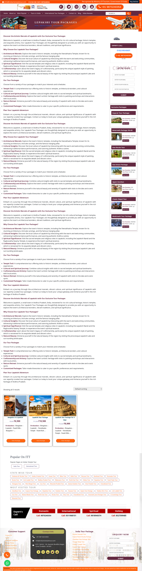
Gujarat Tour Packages (79, 547)
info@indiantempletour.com (15, 2)
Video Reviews (88, 13)
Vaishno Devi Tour (102, 491)
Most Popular (22, 13)
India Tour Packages (46, 26)
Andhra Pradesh (58, 26)
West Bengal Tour (30, 484)
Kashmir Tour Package (79, 554)
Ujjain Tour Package (86, 491)
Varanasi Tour (72, 491)
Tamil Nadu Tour (112, 480)
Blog (79, 13)
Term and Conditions (11, 540)
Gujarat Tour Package (120, 113)
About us (12, 13)
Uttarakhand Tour (106, 484)
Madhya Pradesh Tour (44, 480)
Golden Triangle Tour (79, 544)
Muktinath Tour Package (122, 216)
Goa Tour (43, 484)
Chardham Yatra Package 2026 (82, 539)
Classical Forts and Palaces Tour (82, 552)
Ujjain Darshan (118, 182)
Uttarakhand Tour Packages (81, 557)
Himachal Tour (16, 498)
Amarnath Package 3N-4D (122, 130)
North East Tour (74, 480)
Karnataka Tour (111, 476)
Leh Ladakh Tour (117, 491)
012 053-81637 (124, 50)
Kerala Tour (15, 480)
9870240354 (45, 2)
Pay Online (134, 2)
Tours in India (36, 13)
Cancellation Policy (11, 548)
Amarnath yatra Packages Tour (97, 494)
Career (7, 538)
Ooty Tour (66, 494)
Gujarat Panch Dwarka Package (82, 537)
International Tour (31, 466)
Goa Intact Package (120, 165)
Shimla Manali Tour (28, 494)
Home (6, 13)
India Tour (17, 466)
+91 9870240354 (124, 55)
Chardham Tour (16, 491)
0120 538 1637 (35, 2)
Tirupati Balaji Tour (78, 542)
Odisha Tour (86, 480)
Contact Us (72, 13)
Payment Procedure (11, 545)
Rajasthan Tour (98, 480)
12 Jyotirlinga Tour (116, 494)
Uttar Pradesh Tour (90, 484)
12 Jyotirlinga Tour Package (81, 549)
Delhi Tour (74, 476)
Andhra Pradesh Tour (38, 476)
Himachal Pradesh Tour (57, 484)
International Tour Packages (54, 13)
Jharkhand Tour (98, 476)
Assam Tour (52, 476)
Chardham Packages (78, 559)
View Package (16, 440)
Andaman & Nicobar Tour (19, 476)
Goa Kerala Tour (118, 147)
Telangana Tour (16, 484)
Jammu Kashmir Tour (74, 484)
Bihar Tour (63, 476)
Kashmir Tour (60, 491)
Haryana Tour (85, 476)
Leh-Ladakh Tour (28, 480)
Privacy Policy (9, 543)
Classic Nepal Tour (119, 199)
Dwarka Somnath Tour (79, 534)
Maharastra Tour (60, 480)
